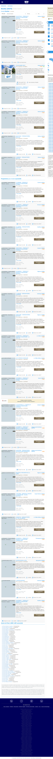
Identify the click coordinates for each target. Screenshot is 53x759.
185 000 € (22, 317)
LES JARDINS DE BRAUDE (22, 358)
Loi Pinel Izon (4, 653)
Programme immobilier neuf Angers (26, 710)
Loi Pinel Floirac (5, 649)
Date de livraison (10, 13)
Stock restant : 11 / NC (20, 370)
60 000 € (21, 66)
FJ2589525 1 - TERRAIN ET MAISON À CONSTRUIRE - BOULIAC (22, 112)
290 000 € (22, 339)
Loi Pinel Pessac (5, 668)
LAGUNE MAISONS (20, 580)
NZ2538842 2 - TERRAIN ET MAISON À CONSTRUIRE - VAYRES (22, 379)
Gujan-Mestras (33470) (40, 493)
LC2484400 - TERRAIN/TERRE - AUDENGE (23, 294)
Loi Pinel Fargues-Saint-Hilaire (7, 648)
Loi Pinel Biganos (5, 635)
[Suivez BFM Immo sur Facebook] (21, 701)
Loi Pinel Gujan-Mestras (6, 652)
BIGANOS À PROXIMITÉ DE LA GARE (23, 473)
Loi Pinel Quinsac (5, 669)
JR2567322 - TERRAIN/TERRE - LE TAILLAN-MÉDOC (23, 518)
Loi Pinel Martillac (5, 665)
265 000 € (22, 296)
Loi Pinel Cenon (5, 645)
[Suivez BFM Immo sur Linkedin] (42, 701)
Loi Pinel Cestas (5, 646)
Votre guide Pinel (22, 82)
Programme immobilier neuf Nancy (26, 726)
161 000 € (22, 229)
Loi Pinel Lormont (5, 662)
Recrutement (16, 706)
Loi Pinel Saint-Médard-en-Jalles (8, 675)
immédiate (19, 31)
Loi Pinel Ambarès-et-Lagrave (7, 626)
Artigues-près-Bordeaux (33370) (36, 427)
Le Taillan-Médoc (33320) (39, 358)
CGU (40, 706)
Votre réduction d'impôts (33, 82)
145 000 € (22, 452)
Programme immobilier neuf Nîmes (26, 730)
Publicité (11, 706)
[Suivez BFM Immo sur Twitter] (31, 701)
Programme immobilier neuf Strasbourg (26, 739)
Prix (38, 13)
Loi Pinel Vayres (5, 680)
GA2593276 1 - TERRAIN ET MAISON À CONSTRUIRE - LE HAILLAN (22, 337)
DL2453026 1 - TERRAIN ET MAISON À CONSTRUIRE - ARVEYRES (22, 205)
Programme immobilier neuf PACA (26, 751)
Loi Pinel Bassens (5, 633)
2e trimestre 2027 (20, 369)
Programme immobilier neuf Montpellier (26, 725)
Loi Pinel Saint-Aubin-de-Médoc (8, 671)
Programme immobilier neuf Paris (26, 732)
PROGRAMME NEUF (20, 65)
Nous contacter (6, 706)
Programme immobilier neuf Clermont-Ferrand (26, 713)
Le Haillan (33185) (41, 335)
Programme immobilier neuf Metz (26, 724)
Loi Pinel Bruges (5, 640)
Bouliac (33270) (41, 16)
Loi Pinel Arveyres (5, 630)
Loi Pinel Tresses (5, 679)
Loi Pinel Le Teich (5, 660)
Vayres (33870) (41, 378)
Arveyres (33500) (41, 204)
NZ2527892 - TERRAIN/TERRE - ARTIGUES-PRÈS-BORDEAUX (23, 451)
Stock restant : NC (19, 77)
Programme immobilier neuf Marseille (26, 723)
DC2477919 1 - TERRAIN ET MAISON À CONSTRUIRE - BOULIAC (22, 42)
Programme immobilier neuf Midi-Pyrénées (26, 750)
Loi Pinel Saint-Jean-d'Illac (7, 673)
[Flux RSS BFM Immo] (11, 701)
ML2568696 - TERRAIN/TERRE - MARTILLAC (23, 227)
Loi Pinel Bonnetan (5, 638)
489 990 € (22, 497)
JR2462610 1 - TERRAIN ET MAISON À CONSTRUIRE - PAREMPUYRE (22, 539)
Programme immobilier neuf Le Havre (26, 717)
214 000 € (22, 251)
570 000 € (22, 186)
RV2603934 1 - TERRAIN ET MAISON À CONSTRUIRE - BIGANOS (22, 272)
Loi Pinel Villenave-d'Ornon (7, 681)
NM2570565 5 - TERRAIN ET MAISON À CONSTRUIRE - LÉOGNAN (22, 249)
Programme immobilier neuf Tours (26, 743)
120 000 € (22, 430)
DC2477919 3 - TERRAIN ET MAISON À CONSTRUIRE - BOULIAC (22, 17)
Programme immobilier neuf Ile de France (26, 749)
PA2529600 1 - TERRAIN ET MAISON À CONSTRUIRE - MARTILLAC (22, 601)
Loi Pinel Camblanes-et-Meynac (8, 642)
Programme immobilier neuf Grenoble (26, 716)
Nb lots (28, 13)
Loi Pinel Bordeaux (5, 639)
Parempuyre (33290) (40, 538)
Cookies (36, 706)
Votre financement (22, 37)
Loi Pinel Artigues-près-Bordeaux (8, 629)
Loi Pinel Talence (5, 678)
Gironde (14, 8)
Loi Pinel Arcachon (5, 628)
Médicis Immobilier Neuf (20, 487)
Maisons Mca (18, 129)
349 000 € (22, 581)
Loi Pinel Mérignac (5, 666)
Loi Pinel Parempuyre (6, 667)
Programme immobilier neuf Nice (26, 729)
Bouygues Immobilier (20, 371)
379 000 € (22, 561)
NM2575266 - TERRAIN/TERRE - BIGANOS (23, 315)
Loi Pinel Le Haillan (5, 658)
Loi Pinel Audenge (5, 632)
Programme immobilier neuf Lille (26, 719)
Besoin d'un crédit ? (22, 83)
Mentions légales (22, 706)
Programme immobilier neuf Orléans (27, 731)
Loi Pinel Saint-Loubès (6, 674)
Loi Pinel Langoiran (5, 655)
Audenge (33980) (41, 293)
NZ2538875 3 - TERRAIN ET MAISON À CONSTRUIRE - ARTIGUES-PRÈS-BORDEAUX (23, 428)
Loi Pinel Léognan (5, 661)
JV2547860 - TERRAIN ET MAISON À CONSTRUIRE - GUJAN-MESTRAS (24, 494)
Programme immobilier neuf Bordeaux (26, 711)
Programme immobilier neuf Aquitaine (26, 745)
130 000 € (22, 208)
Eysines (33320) (41, 182)
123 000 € (22, 381)
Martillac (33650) (41, 226)
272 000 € (22, 19)
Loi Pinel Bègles (5, 634)
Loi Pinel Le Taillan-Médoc (7, 659)
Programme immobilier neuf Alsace (26, 744)
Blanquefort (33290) (40, 560)
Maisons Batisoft (19, 34)
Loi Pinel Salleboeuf (5, 676)
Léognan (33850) (41, 248)
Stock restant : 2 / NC (20, 32)
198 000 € (22, 359)
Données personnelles (30, 706)
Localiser (15, 37)
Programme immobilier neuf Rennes (26, 736)
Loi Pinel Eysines (5, 647)
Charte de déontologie (45, 706)
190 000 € (22, 275)
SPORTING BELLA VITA (21, 560)
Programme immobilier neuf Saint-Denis (26, 737)
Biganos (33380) (41, 271)
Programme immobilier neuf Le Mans (26, 718)
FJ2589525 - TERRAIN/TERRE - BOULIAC (23, 158)
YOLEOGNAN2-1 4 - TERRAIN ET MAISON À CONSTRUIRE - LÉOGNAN (23, 406)
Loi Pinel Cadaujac (5, 641)
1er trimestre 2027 (21, 591)
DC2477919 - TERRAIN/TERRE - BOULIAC (23, 137)
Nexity (17, 593)
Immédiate (19, 76)
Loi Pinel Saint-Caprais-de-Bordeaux (8, 672)
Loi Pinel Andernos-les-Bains (7, 627)
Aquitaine (19, 8)
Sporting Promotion (19, 573)
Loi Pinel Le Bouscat (5, 656)
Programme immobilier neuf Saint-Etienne (26, 738)
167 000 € (22, 408)
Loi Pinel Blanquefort (6, 636)
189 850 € (22, 604)
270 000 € (22, 475)
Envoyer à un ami (7, 37)
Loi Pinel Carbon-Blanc (6, 643)
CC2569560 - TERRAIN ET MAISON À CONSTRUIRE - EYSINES (22, 183)
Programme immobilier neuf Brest (26, 712)
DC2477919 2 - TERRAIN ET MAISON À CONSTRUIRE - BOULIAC (22, 88)
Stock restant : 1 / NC (20, 149)
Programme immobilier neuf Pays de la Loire (26, 752)
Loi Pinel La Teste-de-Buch (7, 654)
